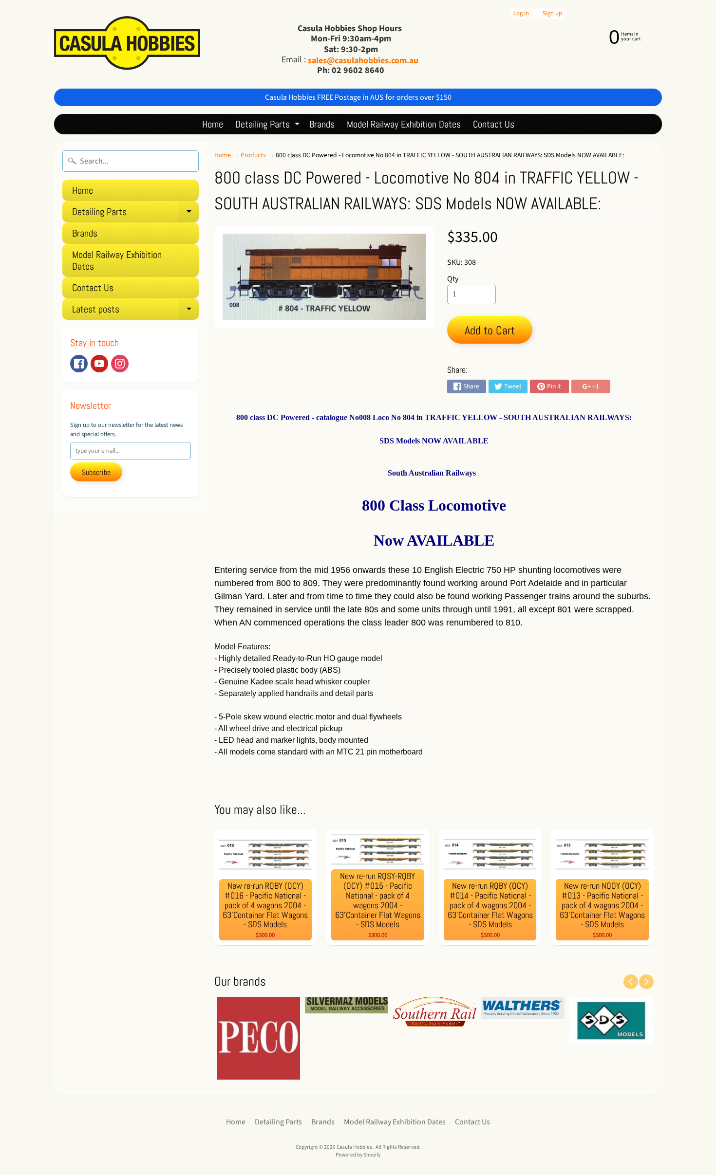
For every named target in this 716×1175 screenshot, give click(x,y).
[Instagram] (120, 363)
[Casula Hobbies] (127, 44)
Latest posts (135, 311)
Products (253, 155)
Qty (452, 279)
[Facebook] (79, 363)
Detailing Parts (268, 126)
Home (212, 124)
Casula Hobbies (355, 1147)
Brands (322, 124)
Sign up (552, 13)
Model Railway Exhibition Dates (404, 124)
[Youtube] (99, 363)
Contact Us (493, 124)
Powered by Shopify (358, 1154)
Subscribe (96, 472)
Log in (521, 13)
